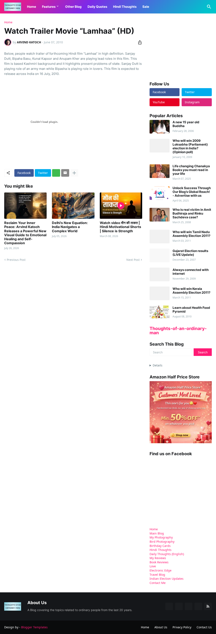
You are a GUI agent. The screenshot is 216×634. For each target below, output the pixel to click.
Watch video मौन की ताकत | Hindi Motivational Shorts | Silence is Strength (120, 227)
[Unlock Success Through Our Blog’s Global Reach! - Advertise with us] (160, 193)
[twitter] (179, 606)
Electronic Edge (160, 570)
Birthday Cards (160, 546)
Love (153, 566)
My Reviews (158, 558)
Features (48, 7)
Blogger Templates (34, 627)
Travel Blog (157, 575)
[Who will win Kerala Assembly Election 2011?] (160, 293)
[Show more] (74, 173)
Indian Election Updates (167, 579)
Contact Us (204, 627)
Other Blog (73, 7)
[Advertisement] (181, 47)
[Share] (138, 42)
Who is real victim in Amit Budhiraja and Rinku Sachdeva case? (192, 213)
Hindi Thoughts (124, 7)
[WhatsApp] (56, 173)
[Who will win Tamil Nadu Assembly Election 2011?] (160, 236)
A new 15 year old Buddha (186, 124)
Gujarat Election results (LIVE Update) (190, 253)
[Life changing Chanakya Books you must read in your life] (160, 171)
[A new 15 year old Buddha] (160, 127)
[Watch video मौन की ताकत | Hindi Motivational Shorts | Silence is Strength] (121, 205)
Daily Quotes (97, 7)
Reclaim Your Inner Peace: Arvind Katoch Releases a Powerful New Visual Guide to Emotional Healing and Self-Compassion (25, 233)
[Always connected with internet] (160, 274)
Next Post (133, 260)
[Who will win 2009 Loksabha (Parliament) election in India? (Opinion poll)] (160, 146)
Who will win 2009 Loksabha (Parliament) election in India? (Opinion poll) (190, 146)
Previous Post (16, 260)
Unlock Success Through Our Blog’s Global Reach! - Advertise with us (192, 192)
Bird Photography (162, 542)
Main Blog (157, 533)
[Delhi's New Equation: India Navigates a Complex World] (73, 205)
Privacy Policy (182, 627)
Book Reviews (159, 562)
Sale (145, 7)
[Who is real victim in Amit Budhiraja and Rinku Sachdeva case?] (160, 215)
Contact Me (158, 583)
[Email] (65, 173)
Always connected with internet (191, 272)
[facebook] (169, 606)
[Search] (208, 6)
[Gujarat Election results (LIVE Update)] (160, 255)
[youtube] (188, 606)
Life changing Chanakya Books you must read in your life (191, 170)
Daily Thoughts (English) (167, 554)
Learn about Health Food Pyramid (191, 309)
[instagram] (198, 606)
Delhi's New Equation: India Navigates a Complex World (70, 227)
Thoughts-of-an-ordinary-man (178, 330)
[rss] (208, 606)
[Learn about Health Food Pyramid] (160, 312)
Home (31, 7)
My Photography (161, 537)
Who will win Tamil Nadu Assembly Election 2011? (191, 234)
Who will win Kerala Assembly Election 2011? (191, 290)
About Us (160, 627)
